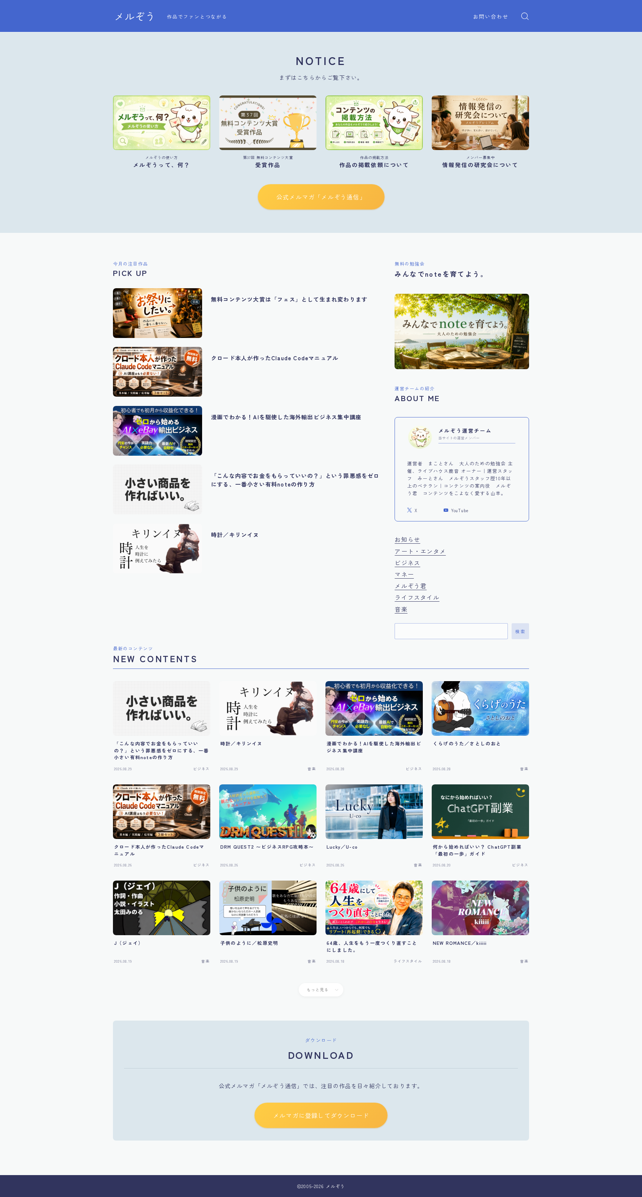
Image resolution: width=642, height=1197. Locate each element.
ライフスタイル (417, 597)
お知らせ (407, 539)
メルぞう (135, 16)
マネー (404, 574)
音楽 (401, 609)
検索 (520, 631)
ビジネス (407, 562)
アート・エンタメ (420, 551)
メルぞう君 (411, 585)
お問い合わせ (491, 16)
